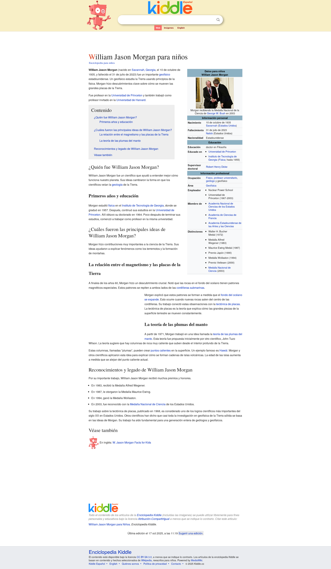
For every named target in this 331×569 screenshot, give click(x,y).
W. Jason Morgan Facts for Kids (132, 442)
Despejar (211, 20)
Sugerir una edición (191, 533)
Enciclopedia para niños (102, 62)
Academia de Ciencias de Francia (222, 216)
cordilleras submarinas (190, 288)
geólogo (210, 181)
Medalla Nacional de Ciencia (148, 404)
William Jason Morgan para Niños (109, 524)
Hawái (223, 350)
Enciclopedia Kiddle (149, 515)
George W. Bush (216, 113)
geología (117, 185)
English (181, 27)
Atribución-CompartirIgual (153, 519)
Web (158, 27)
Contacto (176, 563)
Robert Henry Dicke (216, 166)
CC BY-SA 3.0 (144, 557)
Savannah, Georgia (144, 70)
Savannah (211, 125)
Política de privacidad (155, 563)
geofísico (164, 74)
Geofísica (211, 185)
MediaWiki (196, 560)
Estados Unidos (227, 125)
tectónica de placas (228, 304)
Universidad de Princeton (222, 151)
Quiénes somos (130, 563)
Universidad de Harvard (131, 100)
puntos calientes (161, 350)
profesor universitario (225, 177)
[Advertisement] (165, 41)
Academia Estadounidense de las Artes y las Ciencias (224, 224)
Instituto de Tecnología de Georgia (143, 205)
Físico (209, 177)
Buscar (218, 20)
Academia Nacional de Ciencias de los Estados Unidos (221, 207)
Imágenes (169, 27)
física (111, 205)
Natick (209, 133)
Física (222, 159)
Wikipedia (146, 560)
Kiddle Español (97, 563)
